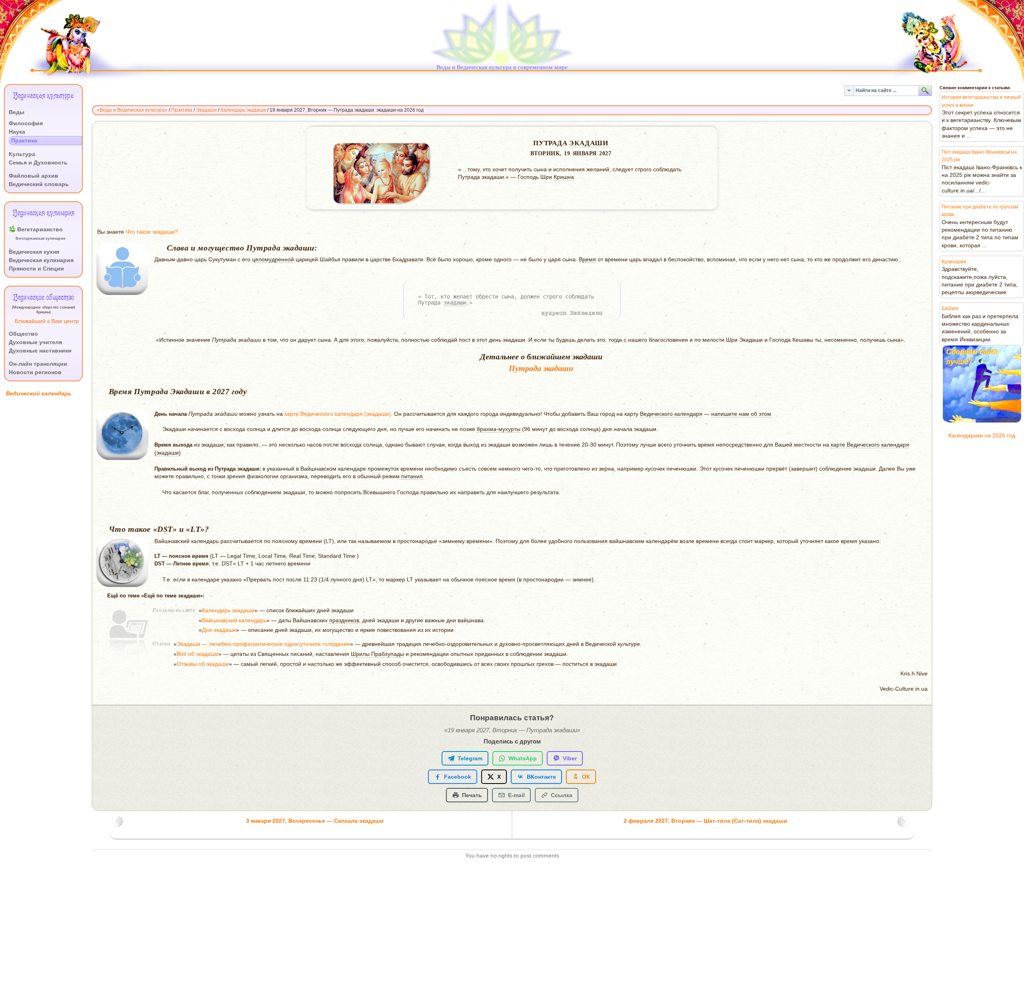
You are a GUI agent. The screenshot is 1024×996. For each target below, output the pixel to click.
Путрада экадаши (541, 368)
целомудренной (273, 260)
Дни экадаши (219, 630)
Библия (950, 308)
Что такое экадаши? (152, 232)
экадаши (588, 143)
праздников (344, 620)
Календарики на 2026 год (981, 436)
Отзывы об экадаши (203, 664)
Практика (181, 110)
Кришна (564, 177)
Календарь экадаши (243, 110)
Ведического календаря (671, 414)
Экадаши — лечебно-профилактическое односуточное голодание (263, 644)
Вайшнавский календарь (234, 620)
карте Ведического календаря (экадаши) (337, 414)
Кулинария (954, 262)
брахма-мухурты (498, 429)
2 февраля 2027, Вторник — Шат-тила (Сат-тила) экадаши (705, 821)
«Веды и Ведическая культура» (132, 110)
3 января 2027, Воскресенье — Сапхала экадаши (315, 821)
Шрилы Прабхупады (377, 654)
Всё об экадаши (197, 654)
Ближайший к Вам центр (47, 321)
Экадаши (206, 110)
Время (587, 260)
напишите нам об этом (741, 414)
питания (412, 476)
